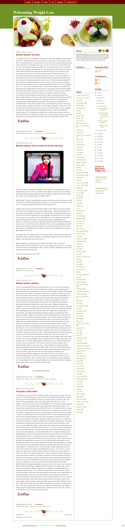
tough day (79, 394)
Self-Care (79, 368)
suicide (78, 384)
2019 (98, 136)
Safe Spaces (80, 358)
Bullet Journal (80, 123)
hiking (77, 244)
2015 (98, 147)
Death (22, 379)
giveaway (79, 223)
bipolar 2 (78, 116)
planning (78, 318)
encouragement (80, 183)
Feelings (31, 506)
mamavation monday (82, 284)
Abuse (78, 100)
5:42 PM (29, 504)
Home (28, 2)
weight (47, 379)
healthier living (80, 238)
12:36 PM (29, 268)
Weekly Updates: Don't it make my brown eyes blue (39, 146)
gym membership (81, 231)
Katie (45, 2)
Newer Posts (19, 514)
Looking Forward (81, 274)
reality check (46, 506)
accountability (80, 103)
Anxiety (78, 105)
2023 (98, 92)
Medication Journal (81, 291)
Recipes (37, 2)
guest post (79, 228)
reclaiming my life (39, 133)
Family (78, 195)
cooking (78, 152)
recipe (78, 340)
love (24, 270)
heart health (79, 241)
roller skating (80, 356)
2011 (98, 158)
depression (79, 162)
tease (77, 389)
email (77, 180)
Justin (78, 261)
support (78, 386)
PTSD (78, 333)
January (100, 130)
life (32, 133)
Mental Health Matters (82, 296)
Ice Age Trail (79, 251)
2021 (98, 95)
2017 (98, 142)
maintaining (79, 279)
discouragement (81, 175)
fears (77, 203)
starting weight (80, 379)
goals (77, 226)
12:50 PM (29, 377)
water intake (79, 399)
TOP (122, 525)
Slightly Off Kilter (101, 177)
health (78, 236)
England (78, 188)
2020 (98, 133)
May (99, 100)
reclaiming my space (50, 133)
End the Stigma (80, 185)
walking (78, 396)
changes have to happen (83, 135)
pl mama (78, 316)
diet (32, 379)
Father (27, 506)
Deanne (60, 2)
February (101, 106)
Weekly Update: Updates (27, 283)
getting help (79, 218)
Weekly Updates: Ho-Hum (28, 55)
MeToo (78, 301)
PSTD (78, 330)
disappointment (80, 172)
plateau (78, 321)
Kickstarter (79, 267)
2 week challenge (81, 95)
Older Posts (68, 514)
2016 (98, 144)
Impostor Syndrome (82, 256)
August (100, 98)
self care (78, 366)
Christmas (79, 144)
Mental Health (80, 294)
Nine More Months (101, 188)
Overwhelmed (80, 311)
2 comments (39, 504)
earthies (78, 177)
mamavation (79, 282)
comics (78, 147)
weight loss (53, 379)
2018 (98, 139)
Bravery (78, 121)
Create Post (71, 2)
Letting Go (79, 269)
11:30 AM (29, 131)
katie (77, 264)
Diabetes (23, 133)
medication (79, 289)
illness (40, 379)
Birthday (78, 118)
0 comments (39, 131)
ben (77, 113)
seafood (78, 363)
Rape (77, 335)
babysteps (79, 108)
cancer (78, 132)
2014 (98, 150)
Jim (52, 2)
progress (78, 328)
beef (77, 110)
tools (77, 391)
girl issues (79, 221)
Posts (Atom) (27, 517)
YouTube (18, 336)
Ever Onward (80, 190)
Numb (78, 308)
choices (78, 142)
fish (77, 208)
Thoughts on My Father (26, 391)
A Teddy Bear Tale (81, 98)
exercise (78, 193)
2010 (98, 161)
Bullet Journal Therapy (82, 126)
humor (78, 249)
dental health (79, 160)
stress (78, 381)
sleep (77, 374)
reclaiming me (80, 343)
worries (78, 409)
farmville (78, 198)
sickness (78, 371)
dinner (78, 170)
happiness (79, 234)
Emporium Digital (61, 525)
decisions (79, 157)
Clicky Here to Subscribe (99, 70)
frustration (79, 216)
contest (78, 149)
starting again (80, 376)
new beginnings (80, 306)
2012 (98, 155)
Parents (39, 506)
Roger (78, 353)
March (100, 103)
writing (78, 412)
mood (77, 303)
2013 (98, 153)
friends (28, 133)
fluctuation (79, 211)
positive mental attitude (82, 323)
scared (78, 361)
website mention (81, 401)
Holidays (78, 246)
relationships (29, 270)
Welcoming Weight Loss (33, 12)
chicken (78, 139)
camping (78, 130)
